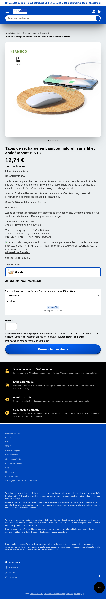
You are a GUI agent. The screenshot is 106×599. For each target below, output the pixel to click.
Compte (94, 11)
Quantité (9, 321)
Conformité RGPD (13, 463)
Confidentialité (11, 454)
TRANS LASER (36, 594)
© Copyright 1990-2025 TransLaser (21, 480)
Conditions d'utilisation (15, 459)
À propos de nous (13, 433)
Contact (8, 437)
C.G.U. (8, 442)
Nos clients (10, 472)
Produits (43, 33)
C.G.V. (8, 446)
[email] (99, 587)
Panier (99, 11)
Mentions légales (12, 450)
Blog (7, 467)
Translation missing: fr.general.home (21, 33)
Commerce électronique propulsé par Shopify (64, 594)
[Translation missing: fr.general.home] (20, 11)
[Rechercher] (98, 18)
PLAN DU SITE (12, 476)
